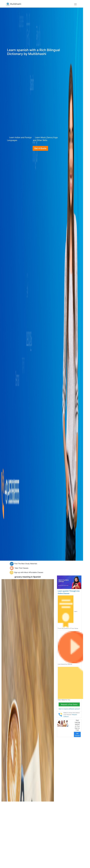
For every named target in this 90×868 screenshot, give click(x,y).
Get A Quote (40, 148)
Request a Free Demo (69, 704)
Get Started (77, 734)
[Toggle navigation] (75, 4)
